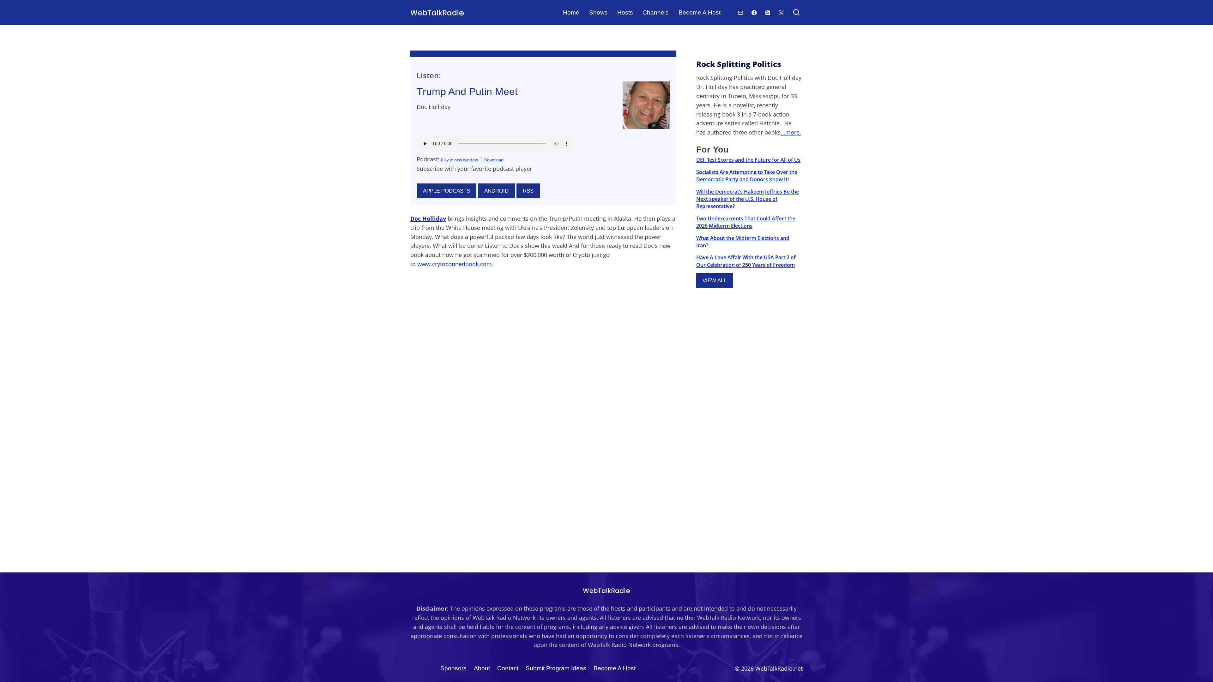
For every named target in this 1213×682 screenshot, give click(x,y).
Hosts (625, 12)
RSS (528, 191)
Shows (598, 12)
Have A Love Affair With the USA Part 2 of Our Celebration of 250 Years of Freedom (746, 261)
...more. (791, 132)
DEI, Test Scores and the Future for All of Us (748, 159)
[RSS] (768, 12)
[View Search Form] (796, 12)
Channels (656, 12)
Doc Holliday (428, 218)
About (482, 668)
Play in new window (459, 160)
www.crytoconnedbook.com (454, 264)
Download (494, 160)
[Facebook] (754, 12)
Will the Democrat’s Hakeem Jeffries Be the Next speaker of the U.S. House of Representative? (747, 199)
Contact (507, 668)
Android (496, 191)
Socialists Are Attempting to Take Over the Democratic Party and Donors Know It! (746, 176)
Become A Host (700, 12)
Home (571, 12)
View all (715, 281)
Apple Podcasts (446, 191)
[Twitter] (781, 12)
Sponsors (453, 668)
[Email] (740, 12)
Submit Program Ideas (556, 668)
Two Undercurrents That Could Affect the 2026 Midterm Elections (745, 222)
